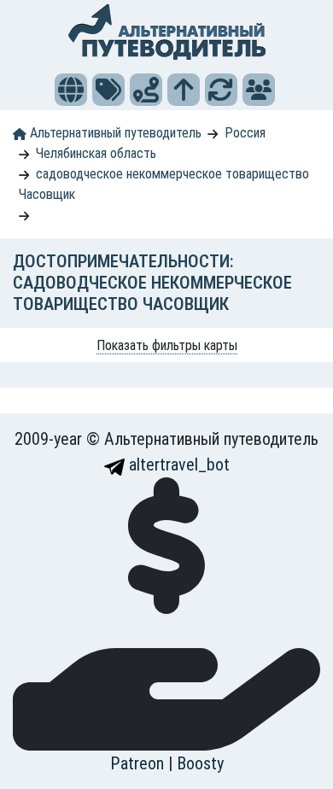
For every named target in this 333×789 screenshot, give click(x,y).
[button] (71, 89)
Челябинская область (96, 153)
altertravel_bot (177, 464)
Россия (245, 133)
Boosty (200, 763)
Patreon (139, 763)
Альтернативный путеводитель (114, 133)
